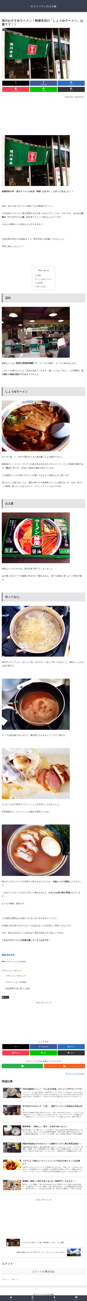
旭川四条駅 (22, 961)
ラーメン (15, 961)
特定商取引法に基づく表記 (18, 988)
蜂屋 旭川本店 (8, 955)
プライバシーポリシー (16, 976)
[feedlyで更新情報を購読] (22, 1066)
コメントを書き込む (43, 1271)
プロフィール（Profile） (17, 982)
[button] (71, 89)
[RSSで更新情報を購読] (64, 1066)
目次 (40, 270)
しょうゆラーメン (44, 279)
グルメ (6, 997)
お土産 (40, 283)
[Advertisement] (43, 115)
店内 (39, 275)
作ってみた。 (42, 286)
